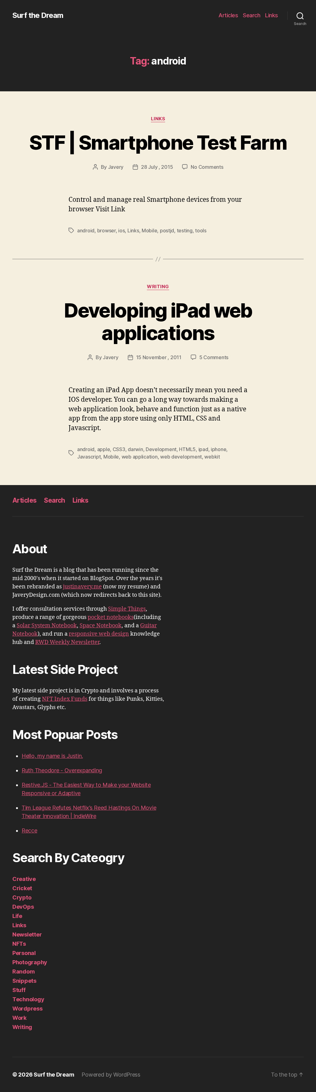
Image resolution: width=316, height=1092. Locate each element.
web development (181, 457)
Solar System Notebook (47, 625)
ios (121, 230)
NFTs (19, 943)
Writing (158, 286)
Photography (29, 962)
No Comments (207, 167)
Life (17, 916)
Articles (228, 15)
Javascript (89, 457)
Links (271, 15)
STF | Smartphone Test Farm (158, 142)
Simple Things (127, 608)
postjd (167, 230)
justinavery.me (82, 586)
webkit (212, 457)
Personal (24, 953)
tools (200, 230)
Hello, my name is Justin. (52, 756)
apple (103, 449)
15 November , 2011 (158, 357)
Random (23, 971)
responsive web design (99, 633)
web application (140, 457)
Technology (28, 999)
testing (185, 230)
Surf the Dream (37, 15)
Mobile (149, 230)
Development (161, 449)
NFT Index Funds (64, 699)
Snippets (24, 981)
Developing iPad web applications (158, 321)
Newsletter (27, 934)
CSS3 (119, 449)
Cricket (22, 888)
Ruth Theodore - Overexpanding (62, 770)
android (85, 230)
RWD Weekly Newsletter (67, 642)
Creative (24, 879)
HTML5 (187, 449)
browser (106, 230)
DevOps (23, 906)
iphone (218, 449)
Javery (115, 167)
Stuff (19, 990)
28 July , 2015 (157, 167)
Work (19, 1018)
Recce (29, 830)
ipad (203, 449)
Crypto (21, 897)
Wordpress (27, 1008)
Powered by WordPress (110, 1074)
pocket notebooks (111, 617)
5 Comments (213, 357)
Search (251, 15)
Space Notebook (101, 625)
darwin (135, 449)
